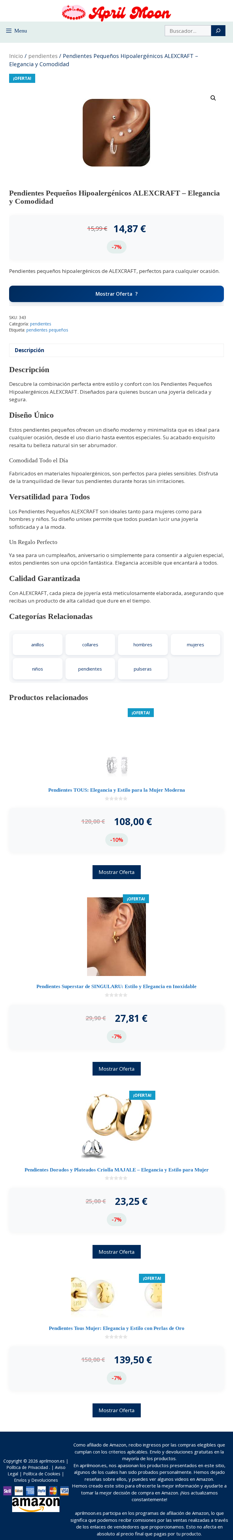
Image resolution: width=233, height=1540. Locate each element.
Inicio (16, 55)
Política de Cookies (41, 1474)
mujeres (195, 644)
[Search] (218, 30)
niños (37, 669)
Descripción (29, 350)
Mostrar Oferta (114, 294)
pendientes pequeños (47, 330)
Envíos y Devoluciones (36, 1480)
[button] (213, 98)
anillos (37, 644)
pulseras (143, 669)
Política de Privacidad (27, 1467)
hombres (142, 644)
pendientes (43, 55)
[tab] (116, 350)
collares (90, 644)
